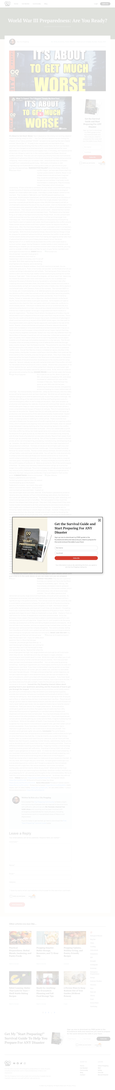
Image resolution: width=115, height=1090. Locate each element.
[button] (99, 520)
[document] (57, 545)
